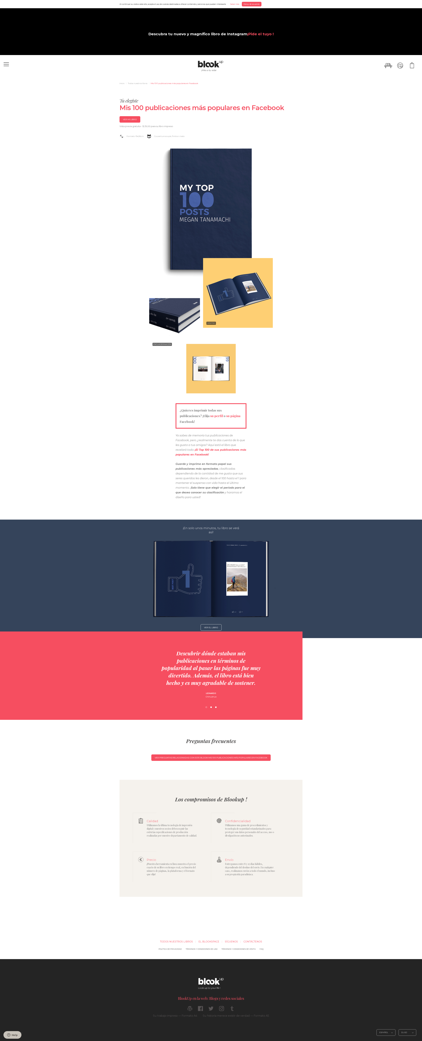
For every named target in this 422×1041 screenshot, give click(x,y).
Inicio (122, 83)
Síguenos (231, 941)
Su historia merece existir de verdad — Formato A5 (236, 1015)
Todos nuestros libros (137, 83)
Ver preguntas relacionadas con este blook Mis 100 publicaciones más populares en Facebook (211, 757)
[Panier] (412, 66)
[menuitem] (122, 83)
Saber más (234, 4)
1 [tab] (206, 707)
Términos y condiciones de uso (201, 949)
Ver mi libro (130, 119)
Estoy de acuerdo (252, 4)
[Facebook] (200, 1010)
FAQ (261, 949)
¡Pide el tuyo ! (260, 34)
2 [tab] (211, 707)
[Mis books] (388, 66)
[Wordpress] (189, 1010)
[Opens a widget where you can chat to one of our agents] (12, 1035)
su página (233, 416)
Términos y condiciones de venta (238, 949)
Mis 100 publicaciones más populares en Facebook (174, 83)
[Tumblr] (232, 1010)
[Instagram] (221, 1010)
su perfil (216, 416)
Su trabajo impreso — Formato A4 (175, 1015)
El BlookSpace (208, 941)
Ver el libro (211, 627)
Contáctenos (252, 941)
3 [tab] (216, 707)
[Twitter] (211, 1010)
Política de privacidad (170, 949)
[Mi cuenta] (400, 66)
